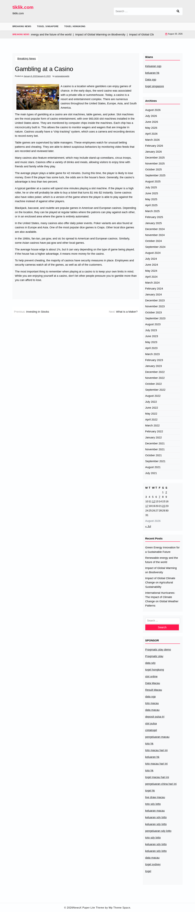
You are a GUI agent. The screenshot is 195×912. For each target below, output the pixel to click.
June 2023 (151, 336)
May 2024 (151, 270)
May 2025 (151, 199)
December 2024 (155, 229)
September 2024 (155, 246)
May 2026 (151, 127)
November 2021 (155, 449)
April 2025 (151, 205)
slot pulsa (151, 723)
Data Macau (152, 683)
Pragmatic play (154, 656)
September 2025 (155, 175)
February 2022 (154, 431)
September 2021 (155, 461)
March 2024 (152, 282)
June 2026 (151, 121)
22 (163, 505)
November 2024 (155, 235)
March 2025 (152, 211)
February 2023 (154, 360)
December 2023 (155, 300)
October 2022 (153, 383)
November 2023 (155, 306)
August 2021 (153, 467)
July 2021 (151, 473)
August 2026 (153, 110)
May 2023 (151, 342)
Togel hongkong (74, 26)
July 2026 (151, 115)
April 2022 (151, 419)
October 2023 (153, 312)
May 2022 (151, 413)
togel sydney (153, 864)
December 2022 (155, 371)
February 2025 (154, 217)
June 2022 (151, 407)
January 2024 (153, 294)
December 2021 (155, 443)
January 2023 (153, 366)
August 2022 (153, 395)
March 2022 (152, 425)
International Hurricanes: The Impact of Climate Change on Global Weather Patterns (161, 599)
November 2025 (155, 163)
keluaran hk (152, 72)
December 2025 (155, 157)
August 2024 (153, 252)
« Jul (148, 526)
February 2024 (154, 288)
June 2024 (151, 264)
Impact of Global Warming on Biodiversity (161, 570)
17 (146, 505)
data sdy (150, 662)
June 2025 (151, 193)
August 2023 (153, 324)
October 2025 (153, 169)
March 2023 (152, 354)
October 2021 (153, 455)
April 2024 (151, 276)
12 (153, 501)
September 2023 (155, 318)
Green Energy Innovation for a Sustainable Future (162, 549)
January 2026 (153, 151)
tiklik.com (23, 7)
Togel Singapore (48, 26)
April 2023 (151, 348)
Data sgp (150, 79)
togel (148, 871)
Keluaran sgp (153, 66)
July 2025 (151, 187)
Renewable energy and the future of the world (161, 560)
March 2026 (152, 139)
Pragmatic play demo (158, 649)
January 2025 (153, 223)
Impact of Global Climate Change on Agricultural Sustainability (160, 582)
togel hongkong (154, 669)
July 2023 (151, 330)
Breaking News (21, 26)
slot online (151, 676)
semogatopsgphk (62, 76)
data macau (152, 857)
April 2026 (151, 133)
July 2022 (151, 401)
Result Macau (153, 689)
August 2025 (153, 181)
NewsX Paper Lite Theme (88, 907)
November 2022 (155, 377)
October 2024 (153, 240)
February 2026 (154, 145)
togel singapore (154, 86)
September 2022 (155, 389)
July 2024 (151, 258)
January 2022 (153, 437)
